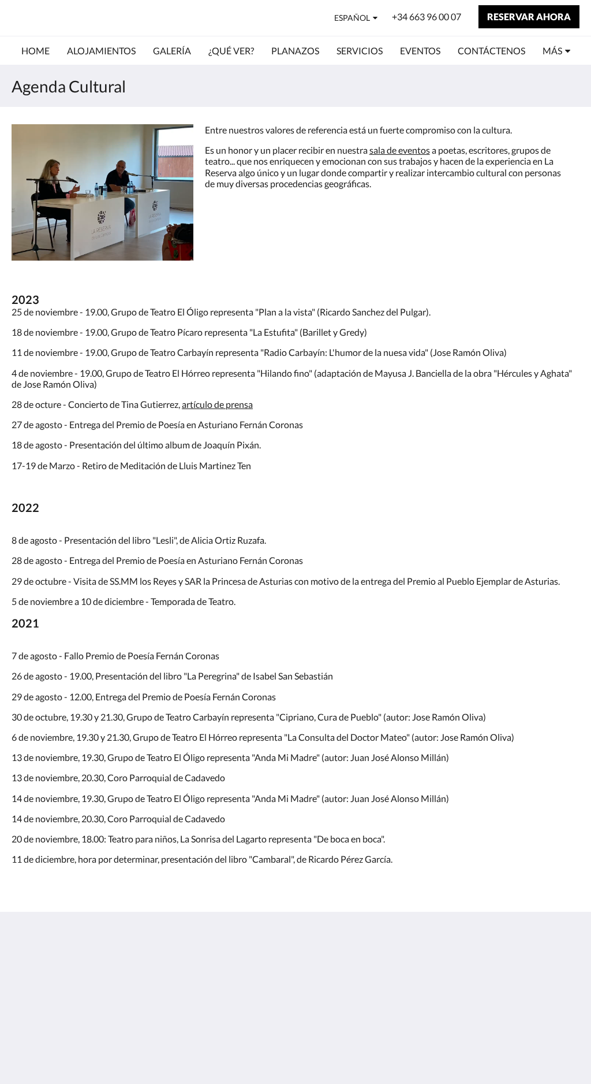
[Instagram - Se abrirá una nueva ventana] (567, 969)
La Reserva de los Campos (105, 17)
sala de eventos (399, 149)
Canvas (564, 1050)
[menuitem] (35, 50)
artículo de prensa (217, 404)
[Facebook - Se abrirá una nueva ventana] (536, 969)
